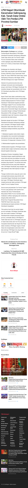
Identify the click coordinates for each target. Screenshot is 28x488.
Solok (20, 435)
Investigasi (4, 445)
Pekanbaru (22, 419)
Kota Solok (13, 420)
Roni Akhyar (9, 25)
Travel (21, 441)
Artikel (3, 421)
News (11, 436)
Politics (21, 424)
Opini (11, 438)
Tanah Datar (22, 439)
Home (2, 7)
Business (3, 427)
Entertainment (4, 433)
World (20, 446)
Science (21, 431)
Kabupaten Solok (13, 418)
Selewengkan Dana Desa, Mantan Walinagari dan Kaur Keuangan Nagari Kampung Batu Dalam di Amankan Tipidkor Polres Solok (18, 299)
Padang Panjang (12, 443)
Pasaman (12, 445)
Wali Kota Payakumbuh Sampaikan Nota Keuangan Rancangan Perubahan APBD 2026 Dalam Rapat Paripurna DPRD (13, 370)
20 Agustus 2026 (6, 373)
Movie (11, 432)
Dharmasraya (4, 431)
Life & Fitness (13, 422)
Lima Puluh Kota (13, 427)
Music (11, 434)
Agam (2, 419)
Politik (21, 426)
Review (21, 429)
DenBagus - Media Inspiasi (10, 484)
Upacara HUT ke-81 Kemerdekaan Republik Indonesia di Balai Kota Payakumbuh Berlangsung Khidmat (18, 388)
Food (2, 438)
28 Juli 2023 (17, 25)
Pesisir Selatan (21, 422)
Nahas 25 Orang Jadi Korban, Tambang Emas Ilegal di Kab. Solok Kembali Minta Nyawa (18, 319)
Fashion (3, 435)
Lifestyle (12, 424)
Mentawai (12, 430)
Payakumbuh (22, 417)
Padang (12, 440)
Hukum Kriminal (3, 442)
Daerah (3, 429)
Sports (21, 437)
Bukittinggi (4, 425)
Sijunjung (21, 433)
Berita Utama (8, 7)
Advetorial (4, 417)
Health (3, 440)
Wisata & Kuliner (21, 444)
